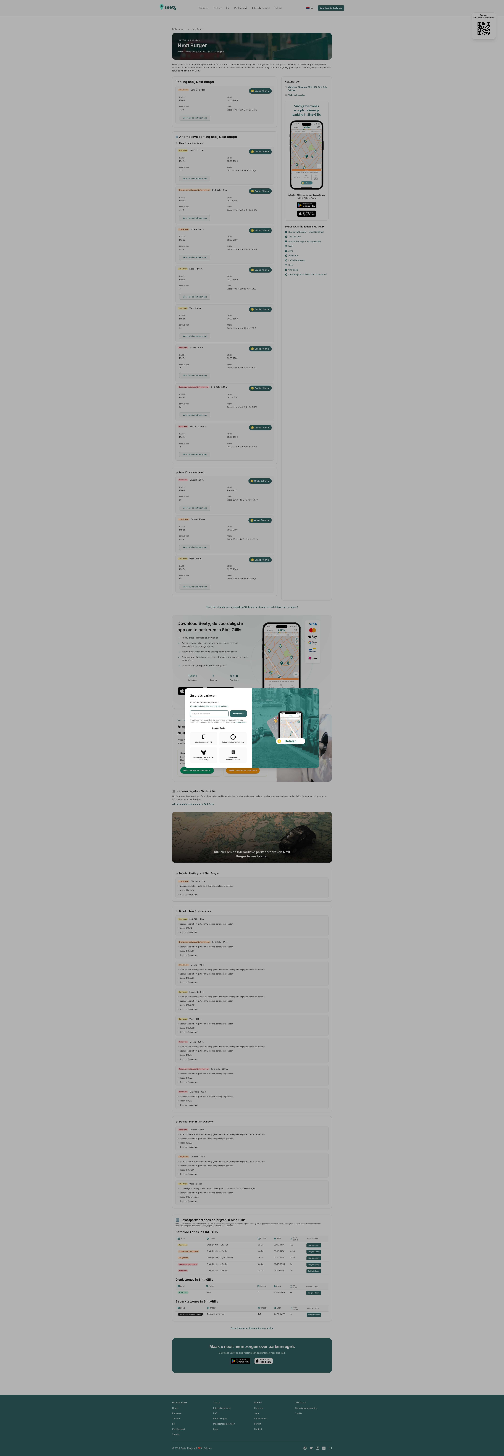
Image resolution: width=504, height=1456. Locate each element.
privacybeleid (240, 722)
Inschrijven (238, 713)
